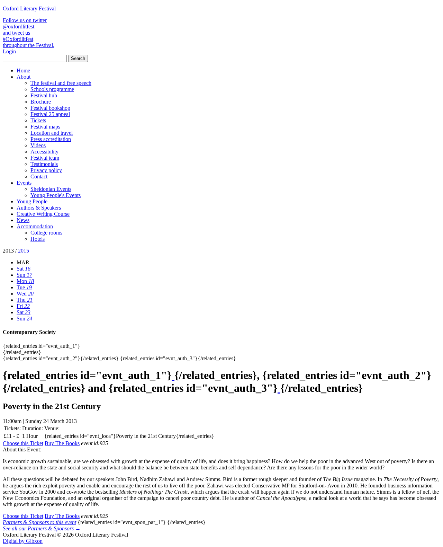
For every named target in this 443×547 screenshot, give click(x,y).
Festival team (44, 158)
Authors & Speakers (39, 208)
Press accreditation (50, 139)
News (23, 220)
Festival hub (43, 95)
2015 (23, 251)
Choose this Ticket (23, 443)
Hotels (37, 239)
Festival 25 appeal (50, 114)
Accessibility (44, 152)
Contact (38, 176)
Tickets (38, 120)
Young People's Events (55, 195)
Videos (38, 145)
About (23, 77)
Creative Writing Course (43, 214)
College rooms (46, 233)
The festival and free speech (60, 83)
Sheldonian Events (50, 189)
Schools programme (52, 89)
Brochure (40, 102)
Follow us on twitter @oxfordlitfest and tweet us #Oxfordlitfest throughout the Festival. (28, 32)
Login (9, 51)
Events (24, 183)
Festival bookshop (50, 108)
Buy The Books (62, 443)
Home (23, 70)
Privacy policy (46, 170)
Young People (32, 201)
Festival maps (45, 127)
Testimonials (44, 164)
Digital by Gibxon (23, 541)
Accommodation (35, 226)
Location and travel (51, 133)
